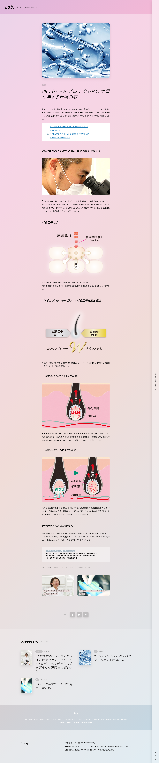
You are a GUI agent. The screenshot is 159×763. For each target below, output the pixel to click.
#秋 (26, 719)
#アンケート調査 (51, 719)
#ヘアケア (42, 719)
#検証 (30, 719)
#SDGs (36, 719)
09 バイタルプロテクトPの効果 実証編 (54, 686)
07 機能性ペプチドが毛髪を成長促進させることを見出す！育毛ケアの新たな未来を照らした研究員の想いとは (54, 663)
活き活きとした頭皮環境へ (60, 137)
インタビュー (39, 651)
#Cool (102, 719)
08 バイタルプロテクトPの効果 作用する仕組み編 (112, 658)
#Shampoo (96, 719)
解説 (44, 85)
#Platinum (116, 719)
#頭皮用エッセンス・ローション (74, 719)
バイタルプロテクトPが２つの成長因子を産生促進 (69, 134)
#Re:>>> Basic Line (86, 722)
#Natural (108, 719)
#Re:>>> (62, 722)
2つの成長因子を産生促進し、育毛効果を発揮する (69, 126)
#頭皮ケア (61, 719)
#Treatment (87, 719)
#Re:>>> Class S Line (73, 722)
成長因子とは (55, 130)
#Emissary (124, 719)
